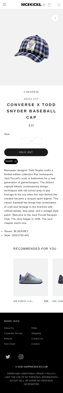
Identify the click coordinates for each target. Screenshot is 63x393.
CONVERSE (31, 92)
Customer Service (13, 333)
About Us (9, 328)
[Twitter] (8, 356)
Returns (8, 338)
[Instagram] (21, 356)
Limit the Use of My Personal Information (31, 377)
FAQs (34, 328)
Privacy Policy (45, 373)
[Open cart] (48, 4)
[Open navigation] (4, 4)
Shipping (36, 333)
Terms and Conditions (20, 373)
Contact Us (37, 338)
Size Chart (9, 344)
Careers (35, 344)
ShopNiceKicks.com (35, 367)
